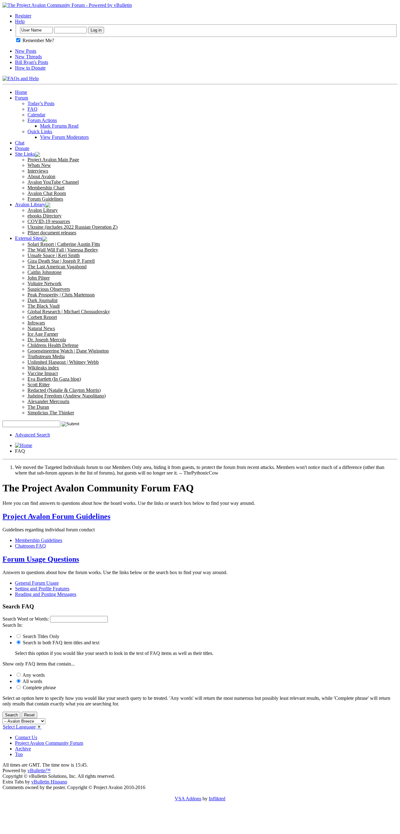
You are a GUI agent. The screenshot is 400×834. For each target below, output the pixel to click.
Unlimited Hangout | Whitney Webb (63, 362)
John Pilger (39, 277)
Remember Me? (37, 40)
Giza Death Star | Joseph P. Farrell (61, 261)
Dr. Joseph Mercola (47, 339)
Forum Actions (42, 120)
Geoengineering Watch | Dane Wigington (68, 351)
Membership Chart (46, 187)
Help (20, 21)
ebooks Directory (45, 215)
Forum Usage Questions (40, 559)
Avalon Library (30, 204)
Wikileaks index (43, 367)
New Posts (25, 51)
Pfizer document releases (52, 232)
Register (23, 15)
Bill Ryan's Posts (31, 62)
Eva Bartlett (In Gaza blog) (54, 379)
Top (19, 754)
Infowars (36, 322)
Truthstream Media (46, 356)
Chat (19, 142)
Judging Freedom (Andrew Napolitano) (67, 395)
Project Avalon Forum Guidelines (56, 516)
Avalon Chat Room (47, 193)
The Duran (38, 407)
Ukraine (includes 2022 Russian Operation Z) (73, 227)
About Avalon (41, 176)
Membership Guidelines (38, 540)
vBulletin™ (39, 770)
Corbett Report (42, 317)
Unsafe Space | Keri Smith (54, 255)
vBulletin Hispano (49, 781)
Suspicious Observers (49, 289)
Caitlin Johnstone (45, 272)
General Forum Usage (37, 583)
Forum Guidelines (45, 199)
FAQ (33, 109)
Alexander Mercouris (48, 401)
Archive (23, 748)
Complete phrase (39, 687)
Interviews (38, 170)
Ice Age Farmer (43, 334)
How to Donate (30, 68)
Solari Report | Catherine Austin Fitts (64, 244)
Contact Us (26, 737)
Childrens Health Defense (53, 345)
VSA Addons (188, 798)
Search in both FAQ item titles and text (60, 642)
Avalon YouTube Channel (53, 182)
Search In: (12, 625)
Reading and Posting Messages (45, 594)
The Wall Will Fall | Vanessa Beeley (63, 249)
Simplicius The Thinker (51, 412)
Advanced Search (32, 434)
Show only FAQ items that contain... (38, 663)
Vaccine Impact (43, 373)
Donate (22, 148)
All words (32, 681)
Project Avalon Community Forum (49, 743)
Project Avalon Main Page (53, 159)
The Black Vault (44, 306)
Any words (33, 675)
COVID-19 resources (49, 221)
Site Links (25, 154)
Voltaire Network (45, 283)
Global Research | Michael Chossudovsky (69, 311)
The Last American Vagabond (57, 266)
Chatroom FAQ (30, 546)
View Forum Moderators (64, 137)
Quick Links (40, 131)
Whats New (39, 165)
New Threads (28, 56)
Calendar (36, 114)
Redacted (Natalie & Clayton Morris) (64, 390)
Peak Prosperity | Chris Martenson (61, 294)
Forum (21, 97)
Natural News (41, 328)
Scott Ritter (39, 384)
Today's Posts (41, 103)
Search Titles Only (40, 636)
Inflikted (217, 798)
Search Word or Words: (25, 619)
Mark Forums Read (59, 126)
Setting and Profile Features (42, 588)
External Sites (28, 238)
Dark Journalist (43, 300)
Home (21, 92)
